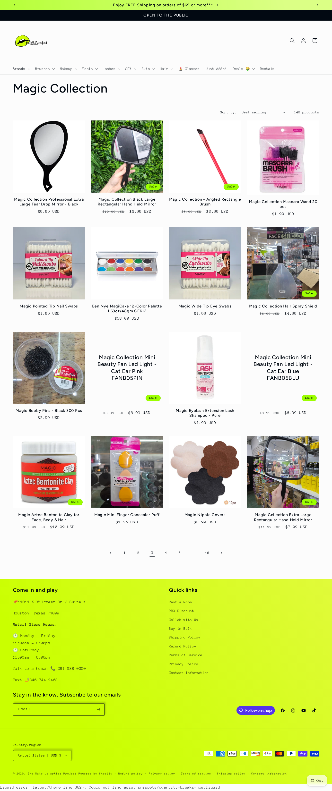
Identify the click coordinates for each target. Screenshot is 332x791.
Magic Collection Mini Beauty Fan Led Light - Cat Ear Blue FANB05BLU (283, 367)
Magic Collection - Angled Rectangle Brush (205, 201)
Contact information (269, 773)
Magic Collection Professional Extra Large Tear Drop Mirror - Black (49, 201)
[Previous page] (110, 553)
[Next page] (221, 553)
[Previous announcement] (14, 5)
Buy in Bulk (180, 628)
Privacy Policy (183, 664)
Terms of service (196, 773)
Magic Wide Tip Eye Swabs (205, 306)
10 (207, 553)
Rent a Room (180, 602)
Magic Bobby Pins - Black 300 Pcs (49, 410)
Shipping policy (231, 773)
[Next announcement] (317, 5)
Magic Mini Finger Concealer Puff (127, 514)
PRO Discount (181, 611)
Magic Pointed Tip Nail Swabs (49, 306)
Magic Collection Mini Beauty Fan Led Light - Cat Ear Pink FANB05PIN (127, 367)
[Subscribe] (98, 709)
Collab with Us (183, 620)
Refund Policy (182, 646)
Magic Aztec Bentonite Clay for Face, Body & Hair (48, 517)
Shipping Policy (184, 637)
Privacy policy (162, 773)
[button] (21, 68)
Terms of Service (185, 655)
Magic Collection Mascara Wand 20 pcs (283, 204)
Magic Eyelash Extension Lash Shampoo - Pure (205, 413)
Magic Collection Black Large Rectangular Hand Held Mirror (127, 201)
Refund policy (130, 773)
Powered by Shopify (95, 773)
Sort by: (228, 112)
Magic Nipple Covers (205, 514)
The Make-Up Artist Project (53, 773)
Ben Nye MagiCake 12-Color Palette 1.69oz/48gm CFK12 (127, 308)
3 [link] (152, 553)
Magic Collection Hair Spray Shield (283, 306)
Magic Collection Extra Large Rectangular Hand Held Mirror (283, 517)
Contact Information (189, 673)
